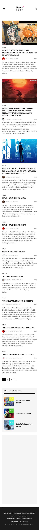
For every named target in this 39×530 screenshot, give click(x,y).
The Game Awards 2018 (12, 276)
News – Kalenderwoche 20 (14, 198)
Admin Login (24, 521)
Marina (8, 255)
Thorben (8, 119)
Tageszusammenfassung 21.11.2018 (18, 354)
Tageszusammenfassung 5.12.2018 (17, 301)
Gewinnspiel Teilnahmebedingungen (19, 518)
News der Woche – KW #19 (13, 252)
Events (4, 273)
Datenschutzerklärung (19, 516)
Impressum (14, 521)
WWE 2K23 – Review (23, 413)
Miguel (8, 177)
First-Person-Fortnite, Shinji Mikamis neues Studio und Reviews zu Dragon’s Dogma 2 (19, 52)
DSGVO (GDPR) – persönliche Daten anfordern (19, 513)
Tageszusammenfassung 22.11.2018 (18, 328)
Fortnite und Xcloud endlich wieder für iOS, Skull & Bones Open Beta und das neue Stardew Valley (19, 171)
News (4, 47)
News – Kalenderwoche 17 (14, 225)
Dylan (7, 58)
